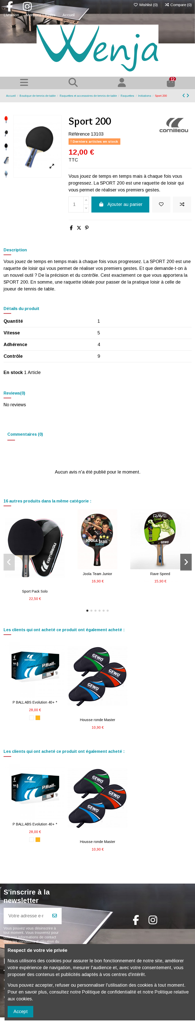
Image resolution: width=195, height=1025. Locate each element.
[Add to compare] (182, 205)
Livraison (12, 15)
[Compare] (39, 579)
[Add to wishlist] (161, 205)
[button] (87, 611)
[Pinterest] (87, 228)
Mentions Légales (41, 15)
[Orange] (38, 717)
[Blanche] (31, 717)
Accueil (68, 15)
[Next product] (187, 95)
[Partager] (71, 228)
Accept (20, 1011)
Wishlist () (148, 5)
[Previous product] (184, 95)
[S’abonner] (54, 916)
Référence (79, 134)
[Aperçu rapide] (35, 589)
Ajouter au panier (124, 204)
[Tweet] (79, 228)
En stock (13, 372)
